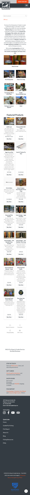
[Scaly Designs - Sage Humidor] (21, 209)
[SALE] (21, 100)
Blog (4, 436)
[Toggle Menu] (26, 5)
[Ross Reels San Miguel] (21, 292)
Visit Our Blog (6, 409)
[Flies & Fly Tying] (21, 74)
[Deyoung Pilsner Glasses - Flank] (9, 262)
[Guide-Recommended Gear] (21, 87)
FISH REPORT (10, 389)
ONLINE (16, 383)
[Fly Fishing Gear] (9, 74)
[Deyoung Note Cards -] (21, 262)
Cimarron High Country (15, 393)
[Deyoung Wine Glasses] (9, 209)
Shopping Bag (10, 332)
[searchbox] (15, 16)
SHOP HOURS (10, 378)
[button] (26, 491)
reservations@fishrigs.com (12, 405)
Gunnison (16, 391)
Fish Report (6, 429)
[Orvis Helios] (9, 182)
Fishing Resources (8, 439)
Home (4, 422)
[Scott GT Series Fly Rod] (21, 146)
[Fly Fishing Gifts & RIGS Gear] (9, 87)
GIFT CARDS (10, 371)
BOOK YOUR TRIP (22, 1)
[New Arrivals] (15, 60)
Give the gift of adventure (13, 373)
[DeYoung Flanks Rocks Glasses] (9, 292)
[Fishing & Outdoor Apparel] (9, 100)
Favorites (19, 327)
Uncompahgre (10, 391)
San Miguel (23, 391)
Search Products (10, 327)
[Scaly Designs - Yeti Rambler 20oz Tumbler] (9, 235)
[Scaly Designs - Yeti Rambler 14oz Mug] (21, 235)
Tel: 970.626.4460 (7, 403)
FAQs (4, 443)
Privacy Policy (18, 477)
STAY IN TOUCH (11, 363)
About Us (5, 432)
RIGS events (14, 365)
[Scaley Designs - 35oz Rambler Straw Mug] (21, 182)
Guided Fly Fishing (8, 425)
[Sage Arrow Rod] (9, 146)
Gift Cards (19, 332)
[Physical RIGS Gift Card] (21, 121)
